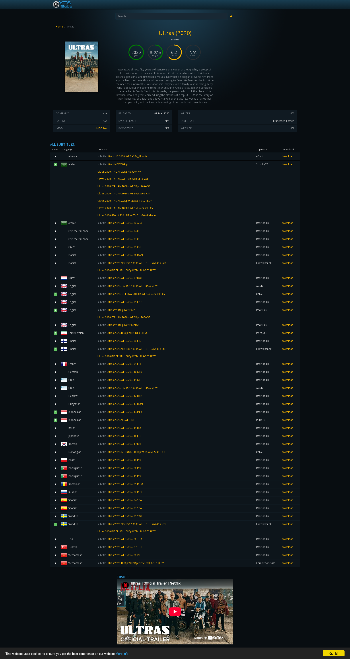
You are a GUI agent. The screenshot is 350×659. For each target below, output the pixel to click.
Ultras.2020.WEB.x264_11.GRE (120, 380)
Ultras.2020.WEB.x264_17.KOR (120, 444)
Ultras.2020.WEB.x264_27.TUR (120, 547)
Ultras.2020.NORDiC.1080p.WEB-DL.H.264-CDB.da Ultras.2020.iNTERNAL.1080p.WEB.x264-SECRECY (132, 266)
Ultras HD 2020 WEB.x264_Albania (122, 156)
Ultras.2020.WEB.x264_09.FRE (120, 364)
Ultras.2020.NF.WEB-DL (116, 420)
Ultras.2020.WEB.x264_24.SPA (120, 500)
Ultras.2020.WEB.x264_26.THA (120, 539)
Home (59, 26)
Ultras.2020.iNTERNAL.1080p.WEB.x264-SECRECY (131, 452)
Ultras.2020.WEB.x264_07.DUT (120, 278)
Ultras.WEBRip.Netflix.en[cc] (118, 325)
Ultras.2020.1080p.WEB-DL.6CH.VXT (123, 333)
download (287, 156)
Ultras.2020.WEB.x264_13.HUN (120, 404)
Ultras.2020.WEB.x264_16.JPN (119, 436)
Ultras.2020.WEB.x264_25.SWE (120, 516)
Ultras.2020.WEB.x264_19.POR (120, 476)
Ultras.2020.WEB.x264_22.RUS (120, 492)
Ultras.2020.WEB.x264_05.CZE (120, 247)
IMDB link (101, 128)
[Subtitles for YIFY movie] (66, 4)
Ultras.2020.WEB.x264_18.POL (120, 460)
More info (122, 653)
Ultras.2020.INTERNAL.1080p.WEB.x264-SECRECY (131, 294)
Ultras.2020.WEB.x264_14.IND (120, 412)
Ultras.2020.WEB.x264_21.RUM (120, 484)
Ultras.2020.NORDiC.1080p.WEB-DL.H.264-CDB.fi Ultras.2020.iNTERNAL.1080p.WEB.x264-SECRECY (131, 352)
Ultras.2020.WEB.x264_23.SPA (120, 508)
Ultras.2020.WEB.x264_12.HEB (120, 396)
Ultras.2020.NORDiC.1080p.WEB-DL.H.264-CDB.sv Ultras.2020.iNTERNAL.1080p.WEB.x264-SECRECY (132, 527)
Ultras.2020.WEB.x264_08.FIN (119, 341)
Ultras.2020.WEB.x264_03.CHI (119, 239)
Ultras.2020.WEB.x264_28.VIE (119, 555)
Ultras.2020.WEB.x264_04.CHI (119, 231)
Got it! (333, 653)
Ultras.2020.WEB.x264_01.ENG (120, 302)
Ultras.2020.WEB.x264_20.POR (120, 468)
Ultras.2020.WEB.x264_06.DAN (120, 255)
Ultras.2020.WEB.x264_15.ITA (119, 428)
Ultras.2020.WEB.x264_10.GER (120, 372)
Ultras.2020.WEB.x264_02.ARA (120, 223)
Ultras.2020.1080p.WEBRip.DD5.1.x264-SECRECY (131, 563)
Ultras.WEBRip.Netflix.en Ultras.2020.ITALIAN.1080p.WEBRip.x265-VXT (124, 313)
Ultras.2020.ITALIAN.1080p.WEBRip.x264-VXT (129, 286)
